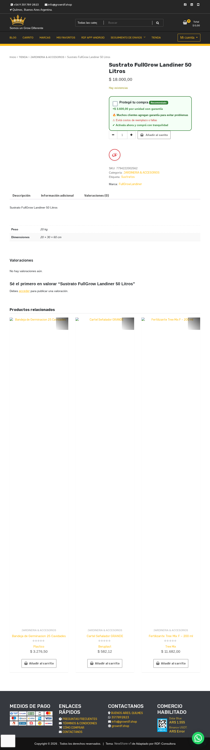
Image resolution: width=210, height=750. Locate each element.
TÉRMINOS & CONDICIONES (80, 723)
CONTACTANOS (72, 732)
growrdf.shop (120, 726)
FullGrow (124, 184)
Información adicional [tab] (57, 195)
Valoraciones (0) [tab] (96, 195)
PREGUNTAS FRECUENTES (80, 719)
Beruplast (104, 646)
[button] (198, 738)
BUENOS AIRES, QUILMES (127, 713)
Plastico (38, 646)
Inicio (13, 57)
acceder (24, 291)
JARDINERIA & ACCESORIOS (47, 57)
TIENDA (23, 57)
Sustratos (128, 177)
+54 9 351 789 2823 (26, 4)
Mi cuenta (187, 37)
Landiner (136, 184)
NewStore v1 (122, 743)
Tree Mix (170, 646)
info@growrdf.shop (59, 4)
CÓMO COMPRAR (73, 727)
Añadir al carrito (157, 135)
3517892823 (120, 717)
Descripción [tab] (21, 195)
